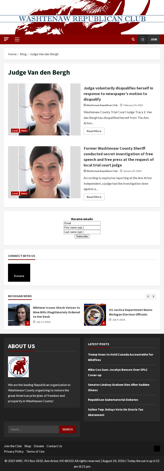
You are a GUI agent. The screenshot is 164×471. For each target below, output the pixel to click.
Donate (39, 446)
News (24, 130)
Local (15, 130)
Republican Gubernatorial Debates (113, 400)
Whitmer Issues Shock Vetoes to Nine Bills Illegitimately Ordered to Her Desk (19, 315)
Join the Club (13, 446)
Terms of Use (35, 451)
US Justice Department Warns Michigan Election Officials (95, 315)
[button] (6, 39)
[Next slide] (153, 296)
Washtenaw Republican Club (102, 105)
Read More (96, 131)
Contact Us (54, 446)
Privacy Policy (14, 451)
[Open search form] (133, 39)
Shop (27, 446)
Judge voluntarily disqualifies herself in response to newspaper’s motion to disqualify (44, 109)
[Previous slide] (148, 296)
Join (154, 39)
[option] (44, 317)
